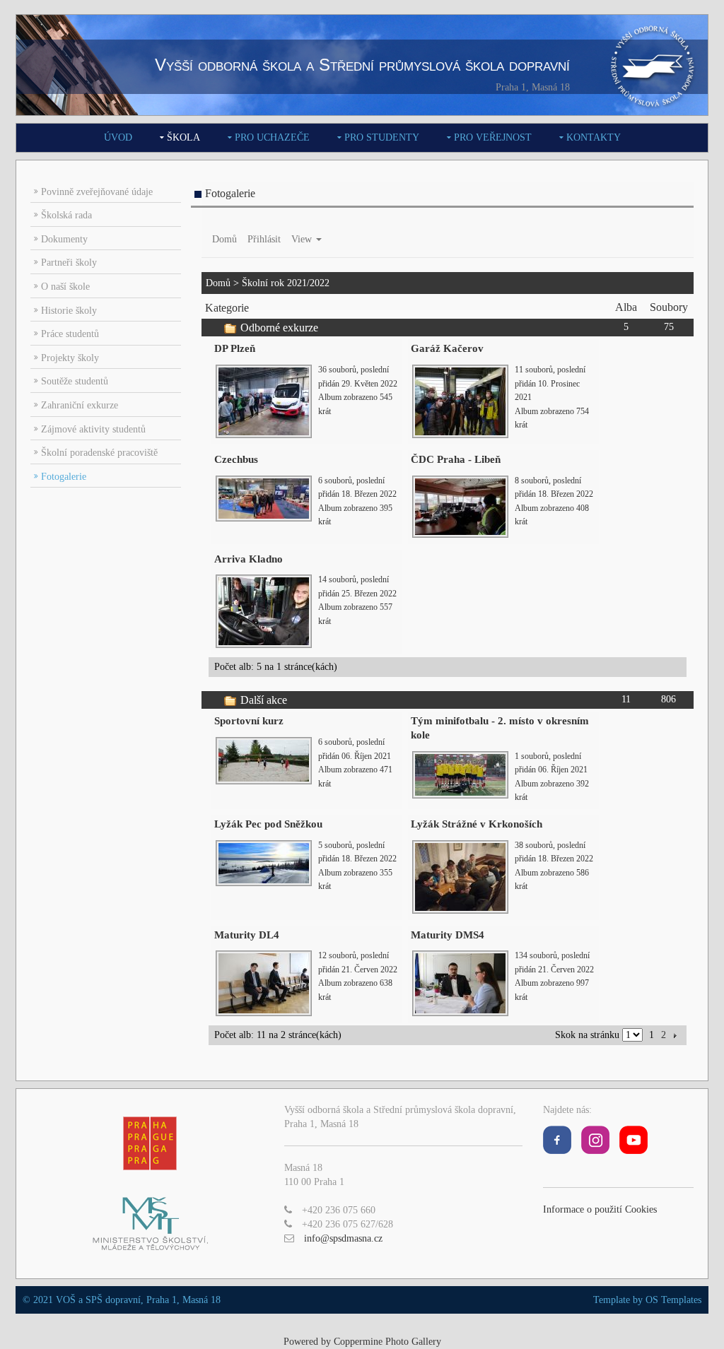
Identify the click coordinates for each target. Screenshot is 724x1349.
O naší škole (65, 286)
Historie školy (69, 310)
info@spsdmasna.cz (343, 1238)
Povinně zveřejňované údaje (97, 192)
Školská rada (66, 215)
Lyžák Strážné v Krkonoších (476, 824)
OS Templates (673, 1300)
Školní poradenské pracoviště (99, 452)
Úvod (118, 137)
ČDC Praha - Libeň (456, 459)
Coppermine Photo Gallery (387, 1341)
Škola (183, 137)
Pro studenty (381, 137)
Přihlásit (264, 239)
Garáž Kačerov (447, 348)
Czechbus (236, 459)
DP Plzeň (234, 348)
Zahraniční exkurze (79, 405)
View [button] (303, 239)
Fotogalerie (63, 476)
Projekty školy (70, 358)
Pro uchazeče (272, 137)
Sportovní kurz (249, 720)
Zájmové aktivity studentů (93, 429)
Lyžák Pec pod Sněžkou (268, 824)
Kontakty (593, 137)
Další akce (263, 700)
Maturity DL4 (246, 935)
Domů (224, 239)
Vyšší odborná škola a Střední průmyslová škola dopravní (362, 64)
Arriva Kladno (248, 559)
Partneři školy (69, 262)
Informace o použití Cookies (600, 1209)
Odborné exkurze (279, 328)
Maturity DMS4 (447, 935)
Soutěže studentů (74, 381)
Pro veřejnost (493, 137)
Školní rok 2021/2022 (285, 283)
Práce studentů (70, 334)
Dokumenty (64, 239)
